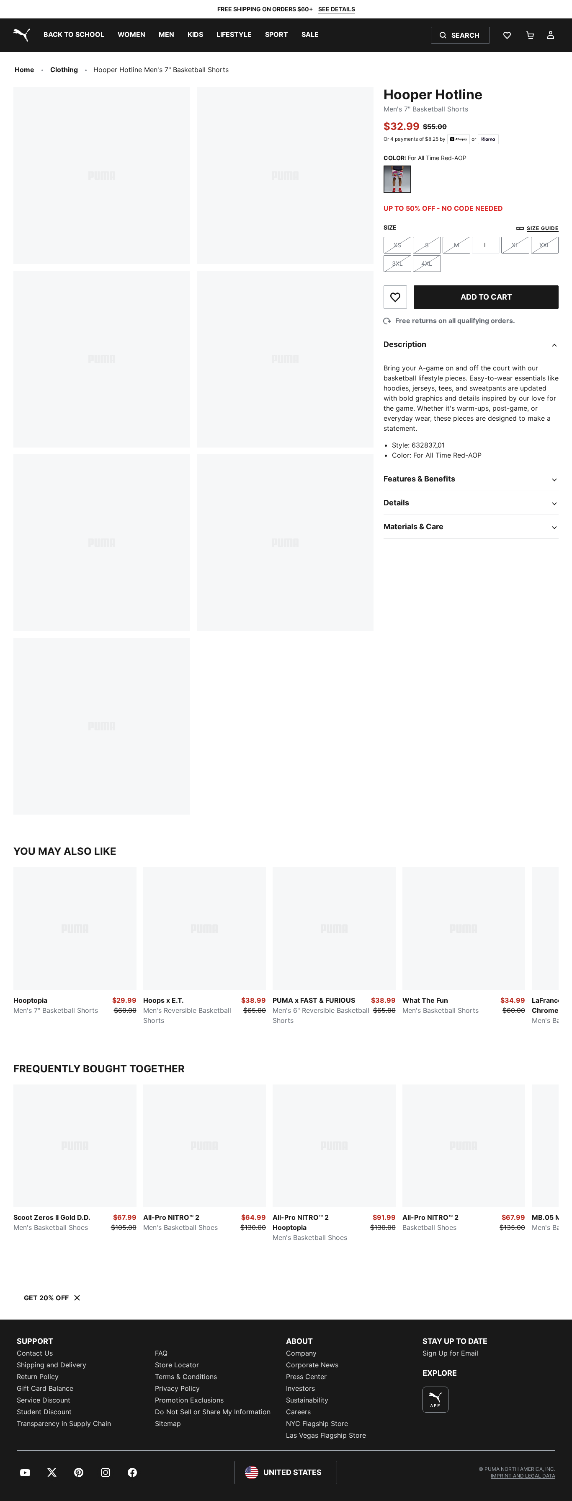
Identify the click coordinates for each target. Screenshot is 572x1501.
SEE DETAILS (336, 9)
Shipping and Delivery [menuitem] (51, 1365)
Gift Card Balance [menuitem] (45, 1388)
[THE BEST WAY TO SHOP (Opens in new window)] (435, 1400)
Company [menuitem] (301, 1353)
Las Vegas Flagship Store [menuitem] (326, 1435)
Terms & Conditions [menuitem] (186, 1376)
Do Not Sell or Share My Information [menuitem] (213, 1412)
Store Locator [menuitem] (177, 1365)
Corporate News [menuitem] (312, 1365)
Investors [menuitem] (300, 1388)
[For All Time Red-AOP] (397, 179)
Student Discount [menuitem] (44, 1412)
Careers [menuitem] (298, 1412)
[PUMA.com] (20, 35)
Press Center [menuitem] (306, 1376)
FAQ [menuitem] (161, 1353)
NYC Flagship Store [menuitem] (317, 1423)
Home (24, 69)
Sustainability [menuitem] (307, 1400)
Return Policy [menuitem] (38, 1376)
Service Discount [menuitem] (43, 1400)
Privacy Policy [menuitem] (177, 1388)
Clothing (64, 69)
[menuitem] (74, 35)
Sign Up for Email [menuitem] (450, 1353)
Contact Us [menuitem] (35, 1353)
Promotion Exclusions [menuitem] (189, 1400)
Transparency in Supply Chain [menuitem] (64, 1423)
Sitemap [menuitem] (168, 1423)
